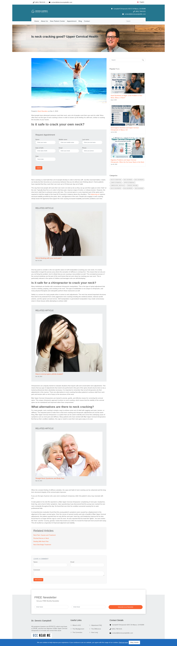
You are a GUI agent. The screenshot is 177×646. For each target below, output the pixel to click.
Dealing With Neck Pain (41, 541)
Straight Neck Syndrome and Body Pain (49, 478)
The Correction (77, 632)
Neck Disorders (43, 111)
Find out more (123, 642)
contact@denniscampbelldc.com (61, 2)
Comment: (36, 570)
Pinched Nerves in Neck (41, 538)
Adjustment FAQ (96, 625)
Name (37, 139)
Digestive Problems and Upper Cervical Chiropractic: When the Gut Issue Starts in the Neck (127, 161)
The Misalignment (78, 629)
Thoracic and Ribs (132, 185)
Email (60, 148)
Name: (35, 562)
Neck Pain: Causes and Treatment (44, 535)
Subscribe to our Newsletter (125, 607)
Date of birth (39, 148)
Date (37, 156)
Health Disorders (116, 188)
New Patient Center (57, 21)
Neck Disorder (128, 179)
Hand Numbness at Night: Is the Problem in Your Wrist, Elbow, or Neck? (126, 96)
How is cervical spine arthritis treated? (49, 374)
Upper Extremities (129, 182)
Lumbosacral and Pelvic (118, 185)
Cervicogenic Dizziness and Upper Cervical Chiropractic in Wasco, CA (125, 129)
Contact (87, 21)
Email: (72, 562)
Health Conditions (116, 179)
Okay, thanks (134, 642)
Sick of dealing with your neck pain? (48, 258)
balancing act (95, 194)
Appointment (72, 21)
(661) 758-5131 (40, 2)
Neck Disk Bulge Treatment (42, 544)
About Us (44, 21)
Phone (84, 148)
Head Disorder (139, 188)
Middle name (63, 139)
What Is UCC (77, 625)
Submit (39, 168)
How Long (94, 632)
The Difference (96, 629)
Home (36, 21)
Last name (85, 139)
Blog (80, 21)
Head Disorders (128, 188)
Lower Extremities (116, 182)
